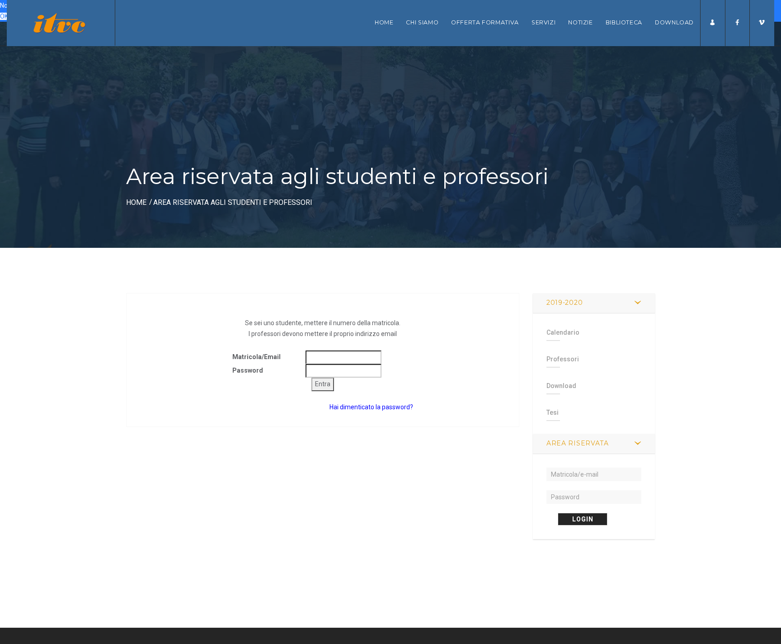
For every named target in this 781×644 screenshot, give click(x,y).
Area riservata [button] (577, 443)
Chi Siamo (422, 22)
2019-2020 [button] (564, 302)
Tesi (552, 412)
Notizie (580, 22)
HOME (136, 202)
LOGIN (582, 519)
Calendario (562, 332)
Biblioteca (624, 22)
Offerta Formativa (485, 22)
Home (384, 22)
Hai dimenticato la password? (371, 407)
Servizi (543, 22)
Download (674, 22)
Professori (562, 359)
